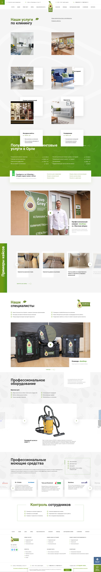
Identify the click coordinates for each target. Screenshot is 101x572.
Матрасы (27, 555)
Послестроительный (29, 543)
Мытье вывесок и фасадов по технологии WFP (57, 553)
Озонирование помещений (71, 139)
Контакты (87, 531)
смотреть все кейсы (22, 283)
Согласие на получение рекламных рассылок (78, 568)
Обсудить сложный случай (53, 176)
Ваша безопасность (41, 531)
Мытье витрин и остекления (31, 139)
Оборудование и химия (68, 531)
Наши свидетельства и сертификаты (61, 18)
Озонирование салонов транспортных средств (80, 553)
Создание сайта (73, 565)
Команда (48, 369)
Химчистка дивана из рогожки (51, 272)
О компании (79, 531)
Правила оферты (56, 21)
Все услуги (83, 145)
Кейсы (31, 531)
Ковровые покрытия (29, 553)
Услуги (13, 531)
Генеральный (28, 541)
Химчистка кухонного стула (25, 272)
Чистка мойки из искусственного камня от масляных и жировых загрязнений (77, 273)
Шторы (26, 557)
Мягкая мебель (28, 551)
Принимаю (68, 569)
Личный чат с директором (75, 178)
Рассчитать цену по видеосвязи (54, 174)
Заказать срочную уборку (75, 176)
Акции (19, 531)
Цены (25, 531)
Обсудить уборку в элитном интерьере (77, 174)
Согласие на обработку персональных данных (23, 568)
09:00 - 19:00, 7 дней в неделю (62, 2)
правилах (43, 570)
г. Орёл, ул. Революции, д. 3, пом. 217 (34, 2)
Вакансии (50, 531)
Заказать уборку (50, 178)
